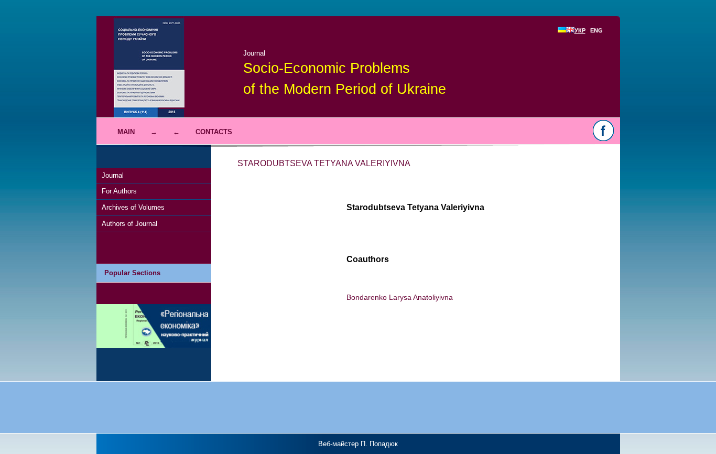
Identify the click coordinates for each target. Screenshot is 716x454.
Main (126, 132)
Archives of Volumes (133, 207)
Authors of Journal (129, 224)
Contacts (214, 132)
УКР (579, 30)
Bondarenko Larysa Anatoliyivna (399, 297)
